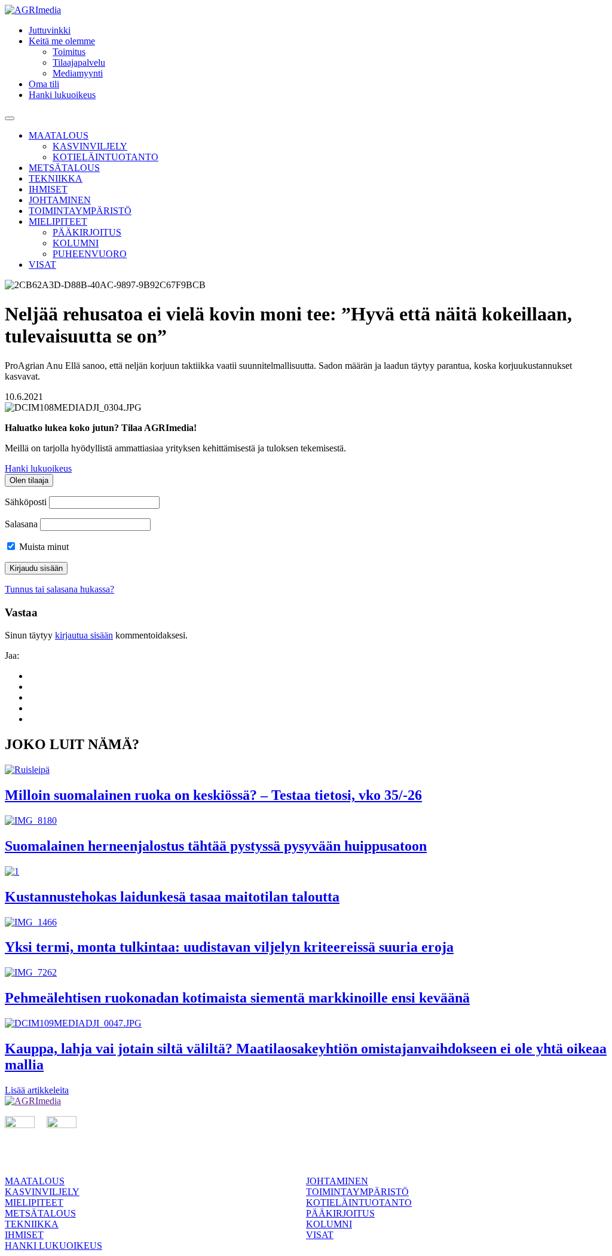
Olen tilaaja (29, 480)
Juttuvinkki (50, 30)
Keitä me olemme (62, 41)
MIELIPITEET (58, 221)
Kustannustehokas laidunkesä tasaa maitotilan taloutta (172, 896)
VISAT (42, 264)
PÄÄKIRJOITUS (87, 232)
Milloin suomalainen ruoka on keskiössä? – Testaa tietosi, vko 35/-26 (213, 795)
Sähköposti (26, 502)
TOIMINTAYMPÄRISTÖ (80, 211)
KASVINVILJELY (90, 146)
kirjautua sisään (84, 635)
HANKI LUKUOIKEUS (53, 1245)
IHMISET (48, 189)
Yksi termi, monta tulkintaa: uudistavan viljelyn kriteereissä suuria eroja (229, 947)
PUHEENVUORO (90, 254)
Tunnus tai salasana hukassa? (59, 589)
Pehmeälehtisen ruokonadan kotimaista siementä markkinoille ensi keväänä (237, 998)
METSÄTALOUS (64, 168)
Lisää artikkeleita (37, 1090)
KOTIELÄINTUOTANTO (105, 157)
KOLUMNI (76, 243)
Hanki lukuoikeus (62, 95)
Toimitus (69, 52)
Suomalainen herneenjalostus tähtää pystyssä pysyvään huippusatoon (216, 846)
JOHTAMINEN (60, 200)
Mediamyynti (78, 73)
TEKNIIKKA (55, 178)
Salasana (21, 524)
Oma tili (44, 84)
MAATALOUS (58, 135)
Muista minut (43, 547)
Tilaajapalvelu (79, 62)
